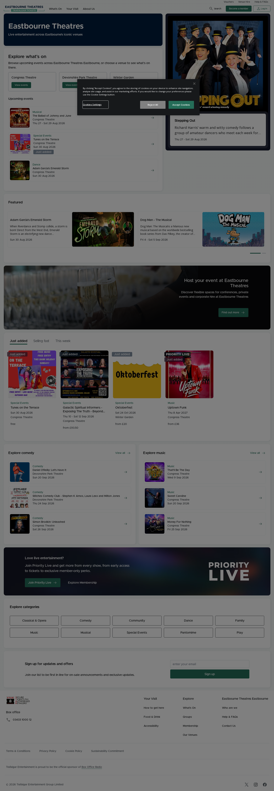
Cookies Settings (92, 104)
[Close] (194, 83)
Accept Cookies (181, 104)
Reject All (153, 104)
